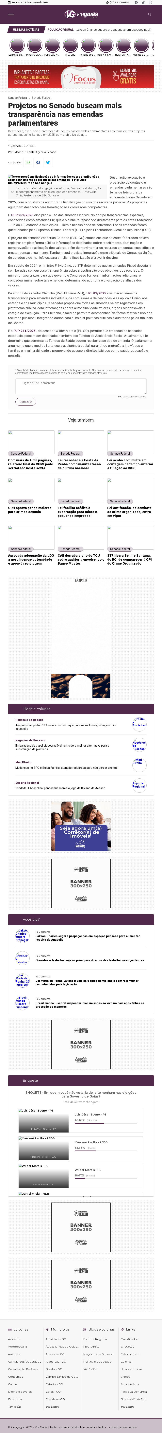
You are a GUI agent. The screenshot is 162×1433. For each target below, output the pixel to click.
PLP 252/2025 (22, 215)
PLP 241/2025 (24, 331)
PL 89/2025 (97, 293)
